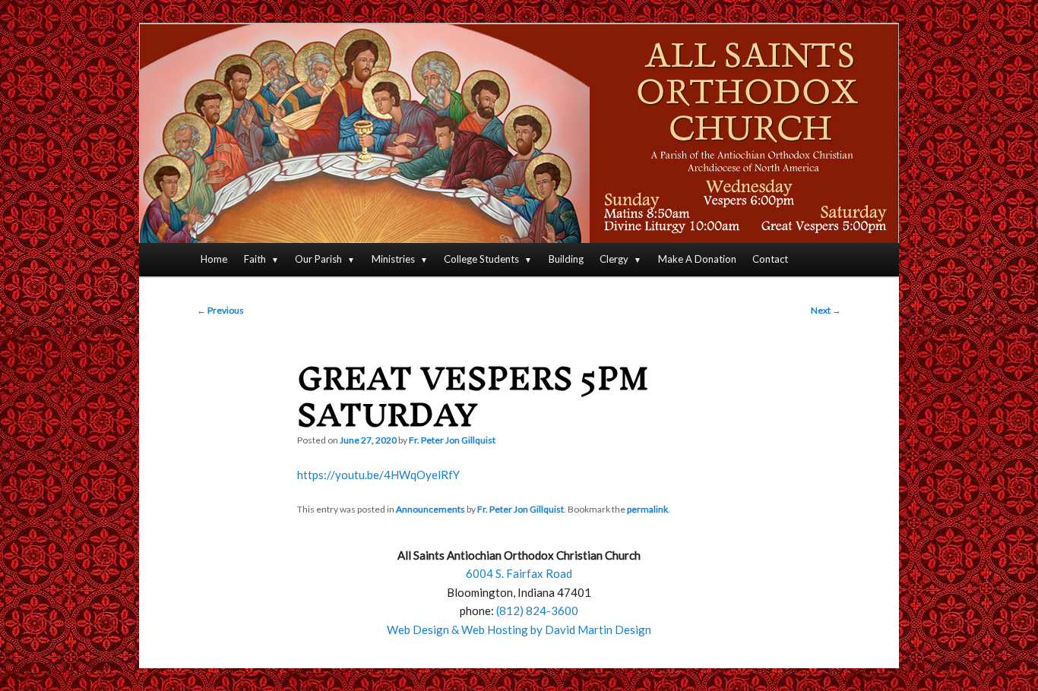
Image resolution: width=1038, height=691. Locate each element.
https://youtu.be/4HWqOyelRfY (378, 474)
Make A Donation (697, 259)
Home (214, 259)
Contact (770, 259)
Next (826, 310)
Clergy (614, 259)
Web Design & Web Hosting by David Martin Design (519, 629)
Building (566, 259)
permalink (647, 509)
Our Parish (318, 259)
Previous (220, 310)
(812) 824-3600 (537, 610)
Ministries (393, 259)
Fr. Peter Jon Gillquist (452, 440)
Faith (255, 259)
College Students (481, 259)
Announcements (430, 509)
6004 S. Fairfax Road (519, 573)
